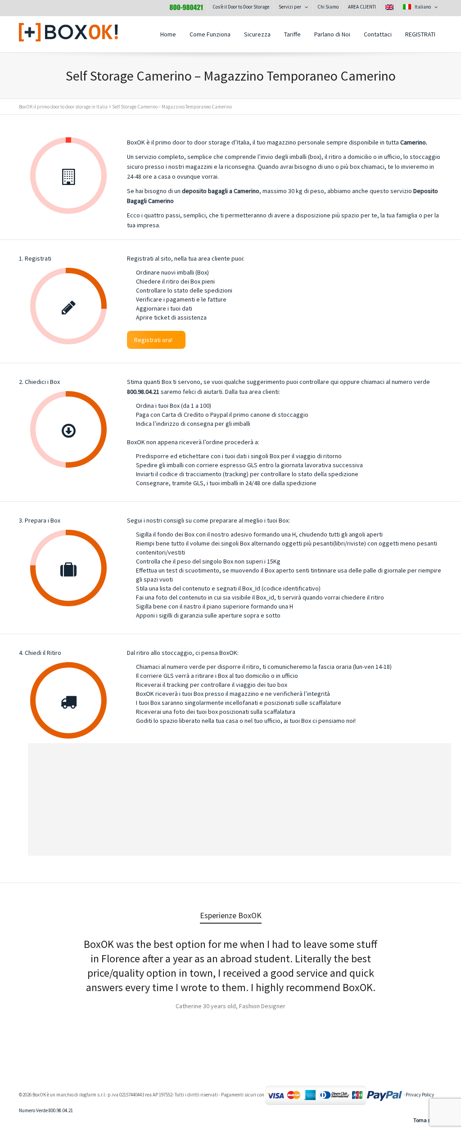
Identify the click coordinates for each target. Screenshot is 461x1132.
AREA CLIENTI (362, 7)
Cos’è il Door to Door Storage (240, 7)
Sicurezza (257, 34)
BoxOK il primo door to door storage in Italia (63, 107)
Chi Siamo (328, 7)
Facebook (46, 8)
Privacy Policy (420, 1094)
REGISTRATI (420, 34)
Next (425, 964)
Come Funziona (210, 34)
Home (168, 34)
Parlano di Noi (332, 34)
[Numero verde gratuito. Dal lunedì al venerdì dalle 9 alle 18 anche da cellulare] (186, 7)
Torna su (423, 1120)
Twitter (26, 8)
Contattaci (378, 34)
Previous (36, 964)
